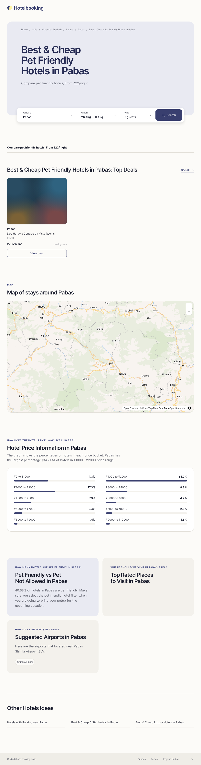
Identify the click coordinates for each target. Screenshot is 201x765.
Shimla (69, 29)
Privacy (142, 759)
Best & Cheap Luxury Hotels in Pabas (160, 722)
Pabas (81, 29)
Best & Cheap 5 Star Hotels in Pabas (95, 722)
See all (187, 170)
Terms (154, 759)
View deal (36, 253)
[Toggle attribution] (189, 408)
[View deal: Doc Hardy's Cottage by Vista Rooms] (37, 201)
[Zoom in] (189, 306)
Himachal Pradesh (52, 29)
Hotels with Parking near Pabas (27, 722)
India (34, 29)
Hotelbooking (28, 8)
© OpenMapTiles (149, 408)
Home (24, 29)
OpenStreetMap (177, 408)
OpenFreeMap (131, 408)
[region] (100, 356)
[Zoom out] (189, 312)
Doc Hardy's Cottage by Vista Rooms (31, 233)
